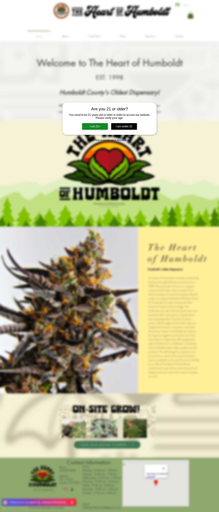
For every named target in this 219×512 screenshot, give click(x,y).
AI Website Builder (123, 140)
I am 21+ (95, 126)
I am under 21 (124, 126)
